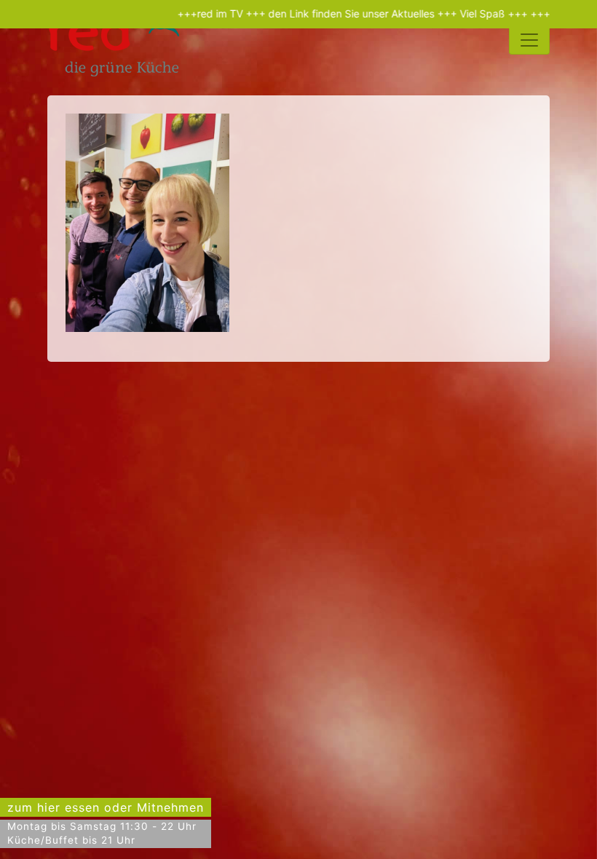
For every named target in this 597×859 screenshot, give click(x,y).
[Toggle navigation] (529, 40)
